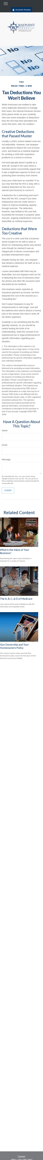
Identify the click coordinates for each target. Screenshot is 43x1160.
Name (5, 430)
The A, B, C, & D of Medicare (16, 598)
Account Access (23, 10)
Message (6, 459)
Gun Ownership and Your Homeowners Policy (14, 646)
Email (4, 445)
